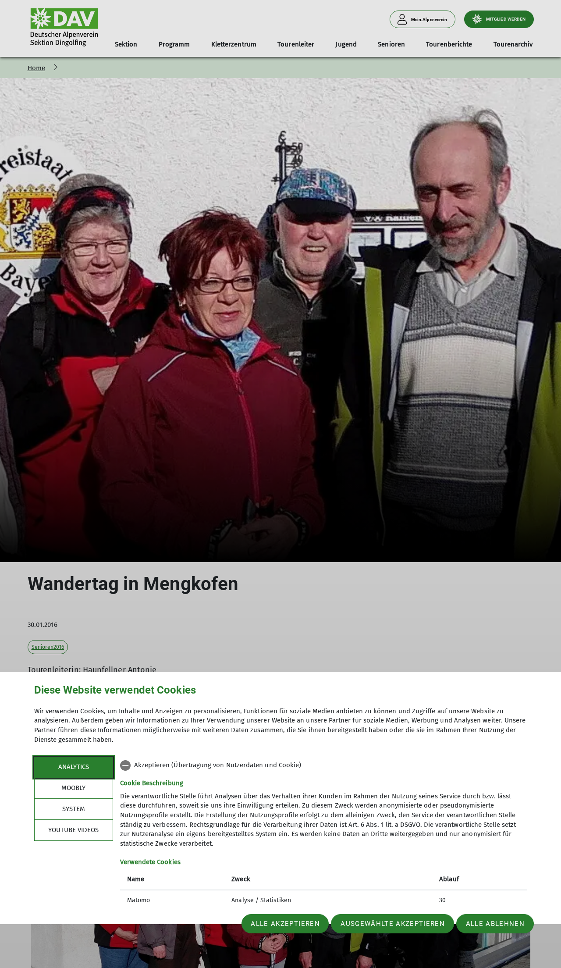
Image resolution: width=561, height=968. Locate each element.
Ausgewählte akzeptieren (393, 924)
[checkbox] (323, 765)
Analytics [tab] (73, 767)
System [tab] (73, 809)
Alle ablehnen (495, 924)
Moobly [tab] (73, 788)
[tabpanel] (323, 834)
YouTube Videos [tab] (73, 830)
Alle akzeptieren (285, 924)
